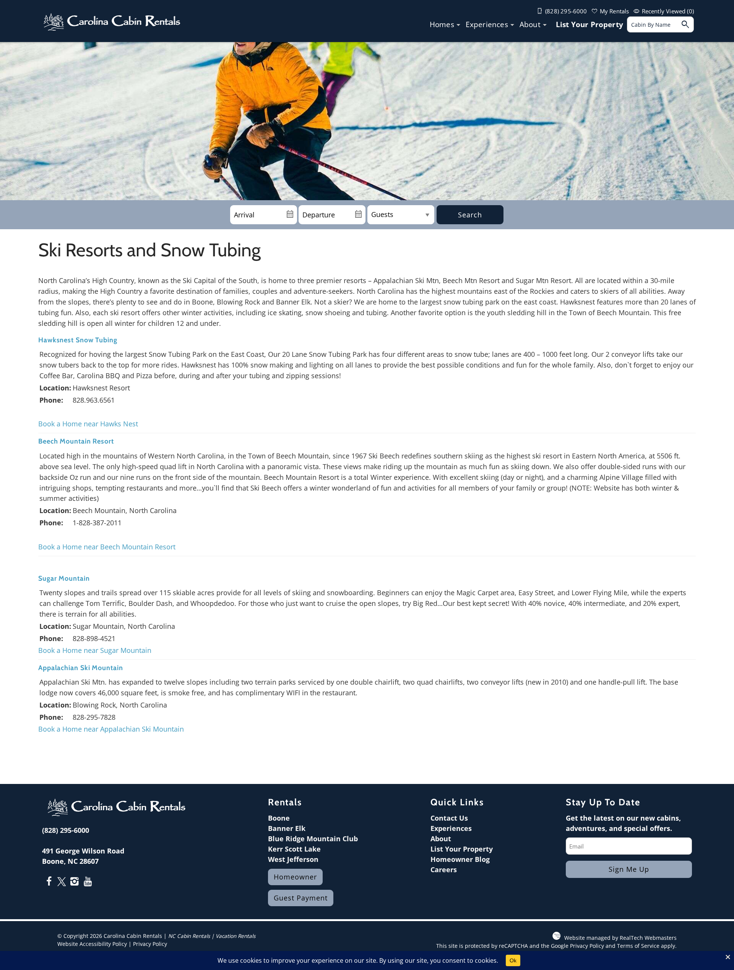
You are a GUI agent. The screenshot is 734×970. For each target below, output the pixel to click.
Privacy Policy (150, 944)
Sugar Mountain (64, 578)
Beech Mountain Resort (76, 441)
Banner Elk (286, 828)
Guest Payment (301, 897)
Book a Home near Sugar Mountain (94, 650)
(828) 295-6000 (65, 830)
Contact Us (449, 818)
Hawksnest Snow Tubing (77, 340)
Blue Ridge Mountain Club (313, 838)
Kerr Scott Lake (294, 848)
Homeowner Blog (460, 859)
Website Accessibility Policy (92, 944)
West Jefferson (293, 859)
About (530, 24)
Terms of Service (638, 945)
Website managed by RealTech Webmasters (620, 937)
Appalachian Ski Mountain (80, 668)
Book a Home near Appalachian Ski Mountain (112, 729)
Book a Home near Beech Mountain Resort (106, 546)
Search (470, 214)
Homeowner (295, 876)
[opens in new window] (48, 882)
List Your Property (589, 24)
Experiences (487, 24)
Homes (442, 24)
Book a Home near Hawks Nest (88, 423)
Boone (279, 818)
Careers (443, 869)
